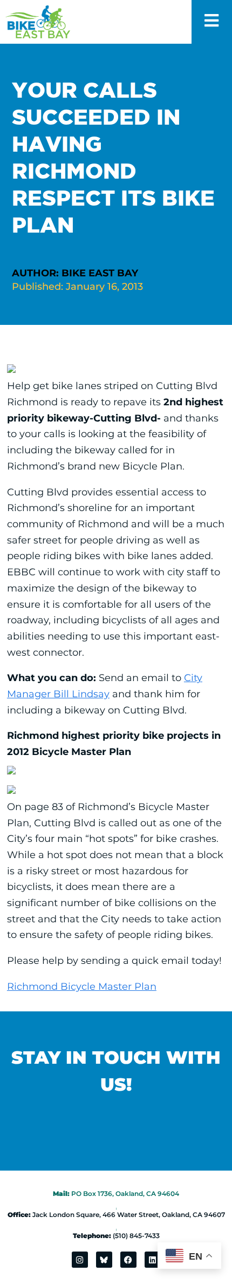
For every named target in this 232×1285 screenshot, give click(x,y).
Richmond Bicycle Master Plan (81, 986)
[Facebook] (128, 1260)
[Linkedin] (153, 1260)
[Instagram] (80, 1260)
